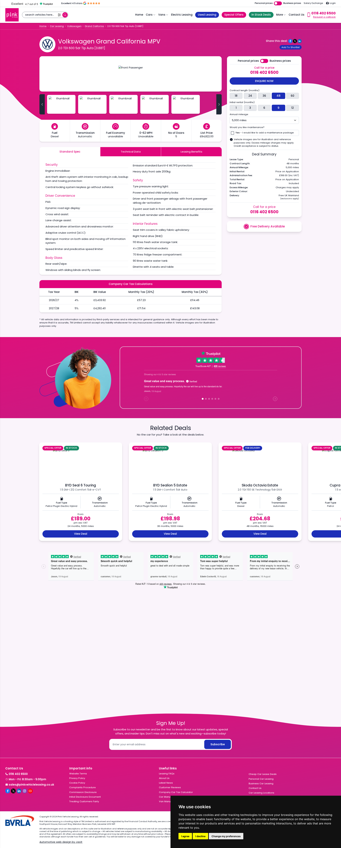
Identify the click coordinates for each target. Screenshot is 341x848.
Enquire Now (264, 81)
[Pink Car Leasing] (12, 14)
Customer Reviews (170, 787)
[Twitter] (13, 791)
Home (139, 14)
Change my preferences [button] (226, 836)
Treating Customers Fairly (84, 801)
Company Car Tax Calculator (176, 792)
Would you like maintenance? (247, 127)
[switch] (278, 3)
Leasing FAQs (166, 773)
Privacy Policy (77, 778)
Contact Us (296, 14)
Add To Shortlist (291, 47)
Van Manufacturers (170, 801)
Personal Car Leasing (261, 779)
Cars (149, 14)
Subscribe (217, 744)
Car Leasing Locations (261, 792)
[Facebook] (7, 791)
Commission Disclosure (83, 792)
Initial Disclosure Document (85, 797)
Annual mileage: (239, 114)
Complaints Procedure (82, 787)
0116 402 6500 (264, 72)
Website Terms (78, 773)
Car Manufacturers (170, 797)
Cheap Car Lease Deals (263, 774)
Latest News (166, 782)
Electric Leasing (182, 14)
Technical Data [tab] (131, 151)
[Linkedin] (19, 791)
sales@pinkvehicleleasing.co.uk (31, 784)
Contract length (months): (245, 90)
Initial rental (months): (242, 102)
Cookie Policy (77, 782)
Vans (161, 14)
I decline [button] (200, 836)
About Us (164, 778)
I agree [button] (185, 836)
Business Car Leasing (261, 783)
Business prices (292, 3)
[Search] (65, 15)
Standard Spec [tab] (69, 151)
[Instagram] (24, 791)
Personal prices (264, 3)
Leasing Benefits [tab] (191, 151)
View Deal (80, 534)
